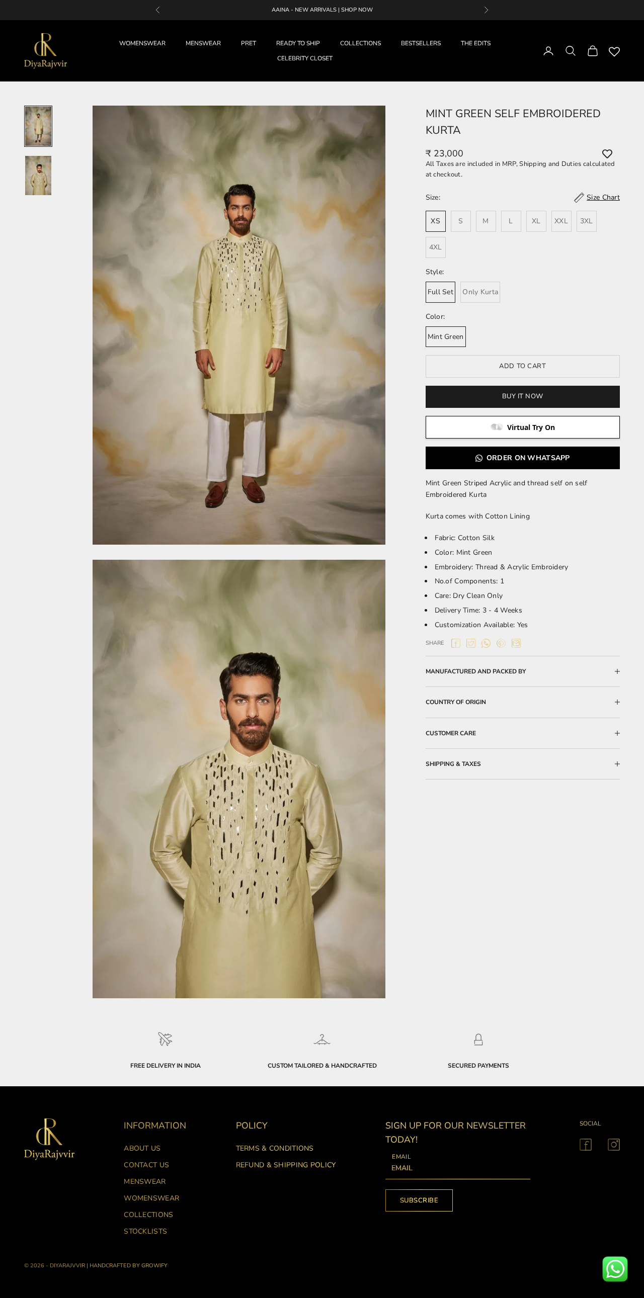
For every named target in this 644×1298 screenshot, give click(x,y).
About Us (142, 1148)
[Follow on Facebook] (586, 1145)
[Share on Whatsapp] (486, 643)
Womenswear (151, 1198)
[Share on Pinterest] (501, 643)
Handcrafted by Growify (129, 1265)
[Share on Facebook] (455, 643)
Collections (148, 1215)
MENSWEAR (203, 43)
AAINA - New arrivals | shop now (322, 10)
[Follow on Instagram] (614, 1145)
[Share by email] (516, 643)
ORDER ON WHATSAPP (528, 458)
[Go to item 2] (38, 175)
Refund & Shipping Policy (286, 1165)
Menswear (145, 1181)
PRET (248, 43)
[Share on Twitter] (470, 643)
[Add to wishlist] (607, 154)
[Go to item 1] (38, 126)
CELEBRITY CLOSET (305, 58)
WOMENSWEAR (142, 43)
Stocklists (145, 1231)
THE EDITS (476, 43)
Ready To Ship (298, 43)
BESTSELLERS (421, 43)
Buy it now (522, 396)
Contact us (146, 1165)
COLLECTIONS (360, 43)
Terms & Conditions (275, 1148)
